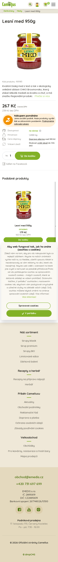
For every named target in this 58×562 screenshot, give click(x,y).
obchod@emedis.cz (29, 477)
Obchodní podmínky (29, 407)
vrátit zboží (42, 143)
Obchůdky (29, 446)
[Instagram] (38, 510)
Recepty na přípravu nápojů (29, 379)
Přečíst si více (42, 96)
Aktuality (29, 402)
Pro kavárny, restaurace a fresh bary (29, 451)
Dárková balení (29, 362)
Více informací (29, 297)
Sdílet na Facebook (16, 164)
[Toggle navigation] (30, 4)
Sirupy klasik (29, 341)
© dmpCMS (29, 554)
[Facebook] (19, 510)
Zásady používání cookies (29, 428)
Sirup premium (29, 346)
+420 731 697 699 (29, 484)
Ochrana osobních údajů (29, 423)
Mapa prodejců (29, 456)
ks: (7, 156)
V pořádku (30, 313)
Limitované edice (29, 356)
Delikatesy (9, 11)
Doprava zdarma (37, 139)
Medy (19, 11)
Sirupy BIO (29, 351)
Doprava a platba (29, 418)
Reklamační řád (29, 413)
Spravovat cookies (28, 306)
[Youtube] (29, 510)
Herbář (29, 384)
